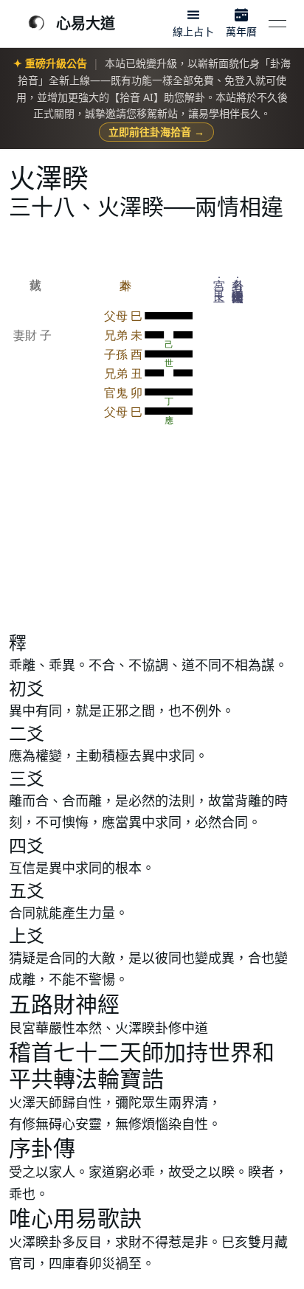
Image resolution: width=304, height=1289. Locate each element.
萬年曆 (241, 31)
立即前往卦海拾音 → (156, 132)
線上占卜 (193, 31)
